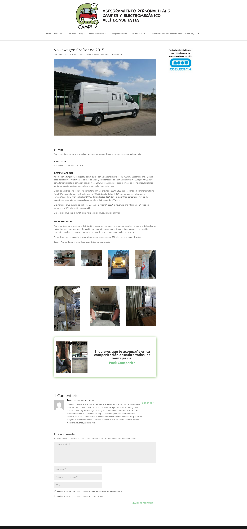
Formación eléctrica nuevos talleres (166, 34)
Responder (147, 403)
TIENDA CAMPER (137, 34)
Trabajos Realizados (98, 34)
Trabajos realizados (100, 54)
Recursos (72, 34)
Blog (81, 34)
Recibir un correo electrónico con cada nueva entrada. (80, 496)
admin (60, 54)
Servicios (58, 34)
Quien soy (189, 34)
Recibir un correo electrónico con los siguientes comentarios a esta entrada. (90, 491)
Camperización (84, 54)
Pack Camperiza (122, 362)
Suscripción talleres (118, 34)
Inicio (48, 34)
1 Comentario (116, 54)
